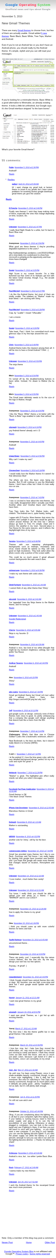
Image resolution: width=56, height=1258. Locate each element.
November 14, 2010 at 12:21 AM (31, 890)
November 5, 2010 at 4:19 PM (29, 427)
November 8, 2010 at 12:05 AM (41, 808)
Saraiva (12, 541)
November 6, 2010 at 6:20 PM (26, 677)
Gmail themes (24, 30)
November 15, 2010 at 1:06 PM (26, 923)
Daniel (11, 270)
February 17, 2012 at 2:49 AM (26, 1167)
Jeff (10, 710)
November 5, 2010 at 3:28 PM (33, 310)
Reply (11, 174)
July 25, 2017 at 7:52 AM (28, 1182)
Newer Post (7, 1242)
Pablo (11, 167)
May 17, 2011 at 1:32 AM (28, 1070)
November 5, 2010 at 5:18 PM (33, 470)
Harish (12, 998)
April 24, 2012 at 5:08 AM (28, 184)
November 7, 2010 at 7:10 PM (29, 754)
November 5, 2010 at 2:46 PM (30, 208)
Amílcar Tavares (16, 663)
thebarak (13, 773)
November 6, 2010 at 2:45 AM (30, 616)
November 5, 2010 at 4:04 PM (32, 411)
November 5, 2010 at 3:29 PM (27, 328)
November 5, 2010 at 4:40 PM (32, 442)
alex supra (13, 692)
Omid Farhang (15, 585)
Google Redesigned (17, 619)
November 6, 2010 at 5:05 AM (28, 630)
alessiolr (12, 599)
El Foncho (13, 208)
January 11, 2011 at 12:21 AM (27, 998)
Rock (11, 1167)
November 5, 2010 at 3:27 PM (33, 291)
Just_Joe (13, 1070)
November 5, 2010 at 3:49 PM (26, 345)
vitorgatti (13, 427)
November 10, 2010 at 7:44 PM (40, 851)
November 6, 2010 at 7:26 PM (31, 692)
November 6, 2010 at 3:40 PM (36, 663)
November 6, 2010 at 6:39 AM (32, 644)
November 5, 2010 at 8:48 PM (28, 541)
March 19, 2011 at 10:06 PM (31, 1045)
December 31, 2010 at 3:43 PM (35, 977)
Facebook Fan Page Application (22, 789)
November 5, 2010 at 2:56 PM (32, 243)
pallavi (14, 184)
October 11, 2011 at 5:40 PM (31, 1111)
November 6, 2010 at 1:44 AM (34, 585)
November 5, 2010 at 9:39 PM (32, 570)
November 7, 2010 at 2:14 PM (32, 731)
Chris (11, 345)
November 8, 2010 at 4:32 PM (28, 837)
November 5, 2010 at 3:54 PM (26, 376)
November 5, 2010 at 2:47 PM (30, 227)
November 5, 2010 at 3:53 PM (30, 361)
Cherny (12, 630)
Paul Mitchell (14, 291)
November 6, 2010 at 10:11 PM (25, 710)
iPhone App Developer (18, 808)
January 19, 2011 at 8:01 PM (28, 1012)
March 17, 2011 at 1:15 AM (26, 1029)
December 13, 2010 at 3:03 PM (32, 954)
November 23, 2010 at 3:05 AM (35, 940)
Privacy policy (22, 1254)
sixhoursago (14, 570)
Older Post (50, 1242)
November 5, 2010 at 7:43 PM (32, 497)
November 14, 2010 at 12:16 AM (31, 876)
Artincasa (13, 1153)
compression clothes (18, 851)
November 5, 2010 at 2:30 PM (27, 167)
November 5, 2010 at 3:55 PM (26, 394)
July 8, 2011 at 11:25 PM (30, 1097)
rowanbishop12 (15, 977)
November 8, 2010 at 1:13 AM (29, 822)
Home (29, 1242)
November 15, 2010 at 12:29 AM (33, 909)
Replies (11, 179)
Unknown (13, 227)
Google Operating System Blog (18, 1251)
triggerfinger (14, 456)
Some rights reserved (40, 1254)
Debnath (12, 822)
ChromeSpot (14, 470)
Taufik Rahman (15, 940)
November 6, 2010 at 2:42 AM (29, 599)
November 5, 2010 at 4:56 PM (32, 456)
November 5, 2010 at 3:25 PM (27, 270)
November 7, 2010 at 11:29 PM (29, 773)
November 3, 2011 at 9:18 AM (30, 1153)
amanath (12, 1012)
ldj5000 (12, 837)
